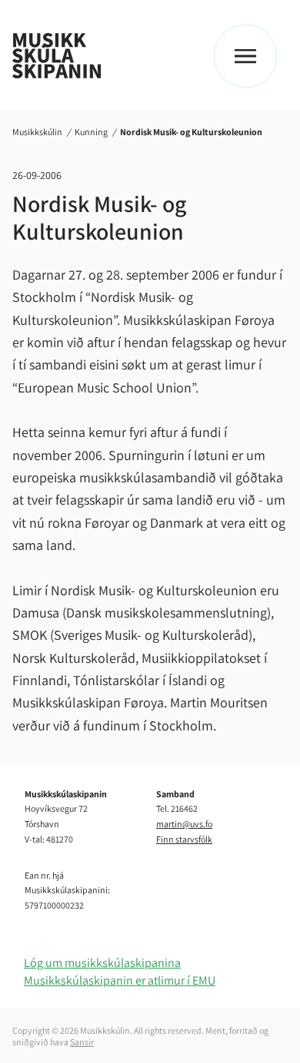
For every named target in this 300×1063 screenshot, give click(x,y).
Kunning (91, 131)
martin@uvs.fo (184, 824)
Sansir (82, 1042)
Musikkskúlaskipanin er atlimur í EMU (119, 980)
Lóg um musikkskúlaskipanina (102, 963)
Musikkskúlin (37, 131)
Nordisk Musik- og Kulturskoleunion (191, 131)
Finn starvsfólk (184, 839)
